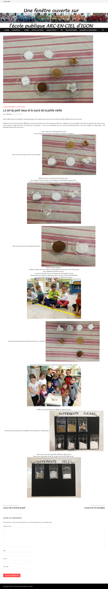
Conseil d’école (51, 30)
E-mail (5, 558)
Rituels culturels (38, 30)
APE (62, 30)
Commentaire (7, 526)
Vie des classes (21, 107)
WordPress (25, 586)
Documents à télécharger (88, 30)
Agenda (26, 30)
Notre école (16, 30)
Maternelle (8, 114)
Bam (31, 586)
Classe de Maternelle (9, 107)
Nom (5, 550)
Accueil (6, 30)
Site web (5, 566)
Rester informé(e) (71, 30)
